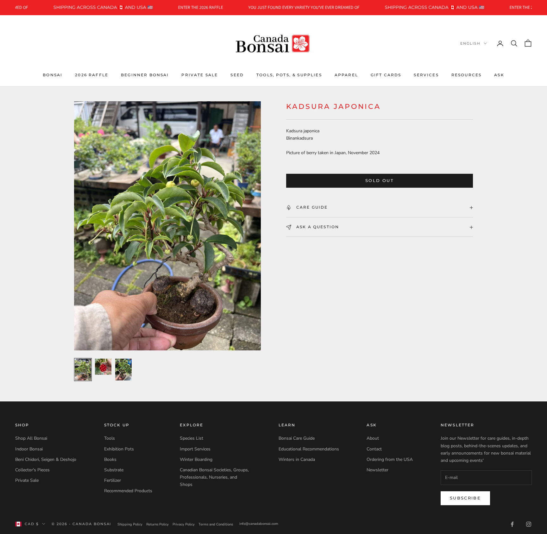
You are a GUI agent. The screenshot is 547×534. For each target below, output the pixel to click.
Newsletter (377, 470)
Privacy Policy (184, 524)
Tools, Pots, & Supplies (289, 74)
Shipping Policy (129, 524)
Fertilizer (112, 480)
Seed (237, 74)
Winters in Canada (297, 459)
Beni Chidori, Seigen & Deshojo (45, 459)
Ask (499, 74)
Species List (191, 438)
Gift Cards (386, 74)
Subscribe (465, 497)
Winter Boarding (196, 459)
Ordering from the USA (390, 459)
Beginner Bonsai (145, 74)
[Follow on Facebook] (512, 524)
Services (426, 74)
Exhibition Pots (119, 449)
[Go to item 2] (103, 366)
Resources (466, 74)
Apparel (346, 74)
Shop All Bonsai (31, 438)
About (373, 438)
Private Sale (199, 74)
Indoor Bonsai (29, 449)
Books (110, 459)
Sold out (379, 180)
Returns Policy (157, 524)
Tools (109, 438)
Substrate (113, 470)
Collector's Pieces (32, 470)
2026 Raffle (91, 74)
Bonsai (52, 74)
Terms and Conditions (215, 524)
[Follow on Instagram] (528, 524)
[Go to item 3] (123, 369)
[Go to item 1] (83, 369)
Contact (374, 449)
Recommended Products (128, 491)
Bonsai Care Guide (297, 438)
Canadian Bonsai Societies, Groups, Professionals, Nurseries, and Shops (214, 477)
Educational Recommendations (309, 449)
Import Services (195, 449)
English (470, 43)
